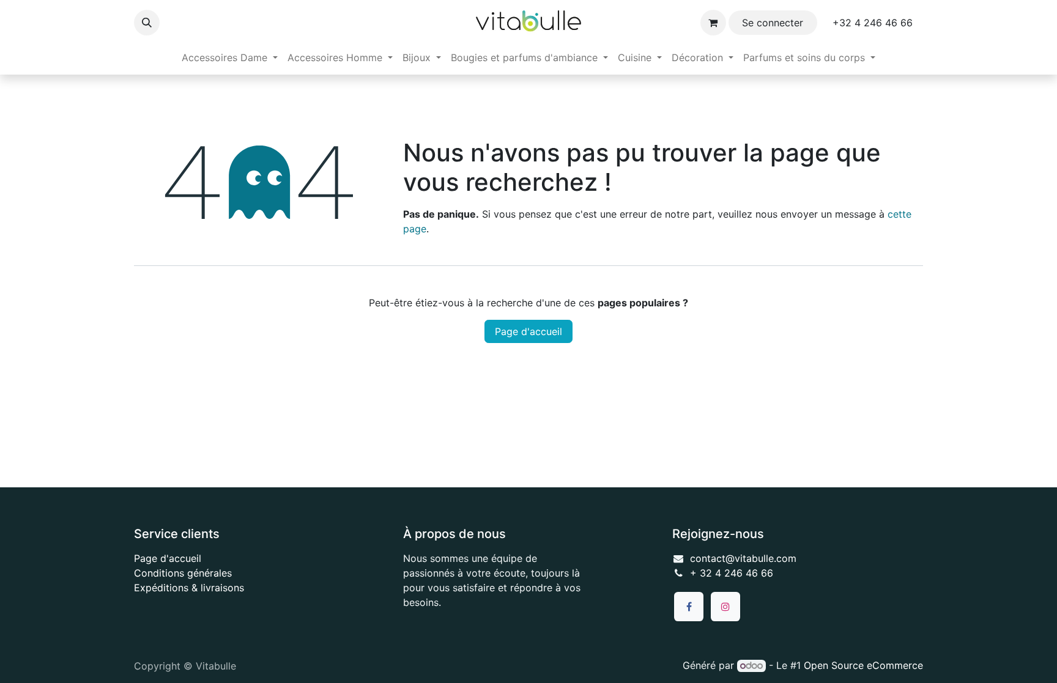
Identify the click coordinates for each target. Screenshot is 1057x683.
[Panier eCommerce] (713, 22)
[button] (147, 22)
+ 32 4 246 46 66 (731, 573)
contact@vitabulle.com (743, 558)
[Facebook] (688, 606)
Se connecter (772, 23)
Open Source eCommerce (863, 665)
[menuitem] (230, 57)
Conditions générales (183, 573)
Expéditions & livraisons (189, 587)
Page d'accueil (528, 331)
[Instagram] (725, 606)
